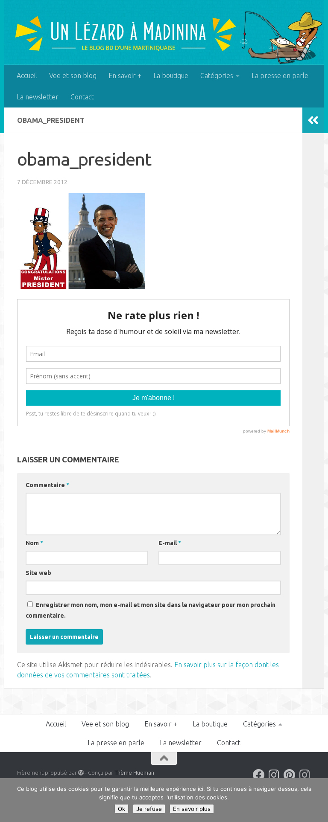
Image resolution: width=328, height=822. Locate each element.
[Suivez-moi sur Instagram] (274, 775)
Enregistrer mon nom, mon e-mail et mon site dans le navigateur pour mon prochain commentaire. (150, 610)
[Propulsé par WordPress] (81, 773)
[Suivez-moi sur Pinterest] (290, 775)
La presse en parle (280, 75)
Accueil (27, 75)
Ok (121, 808)
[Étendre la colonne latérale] (313, 120)
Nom (34, 543)
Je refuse (149, 808)
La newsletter (38, 97)
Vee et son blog (73, 75)
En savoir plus (192, 808)
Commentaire (47, 485)
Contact (82, 97)
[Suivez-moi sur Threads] (305, 775)
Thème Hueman (134, 773)
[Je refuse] (317, 800)
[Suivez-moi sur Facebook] (259, 775)
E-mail (169, 543)
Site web (38, 572)
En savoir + (124, 75)
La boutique (170, 75)
